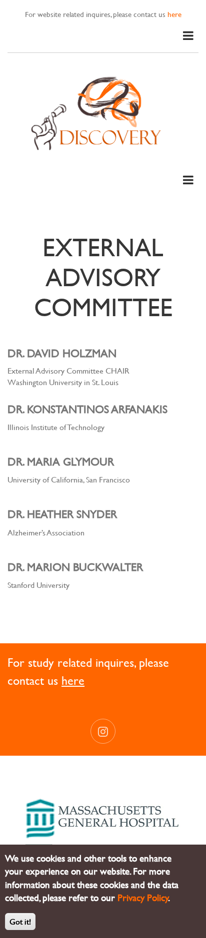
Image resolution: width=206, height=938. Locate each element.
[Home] (103, 112)
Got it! (20, 921)
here (175, 14)
